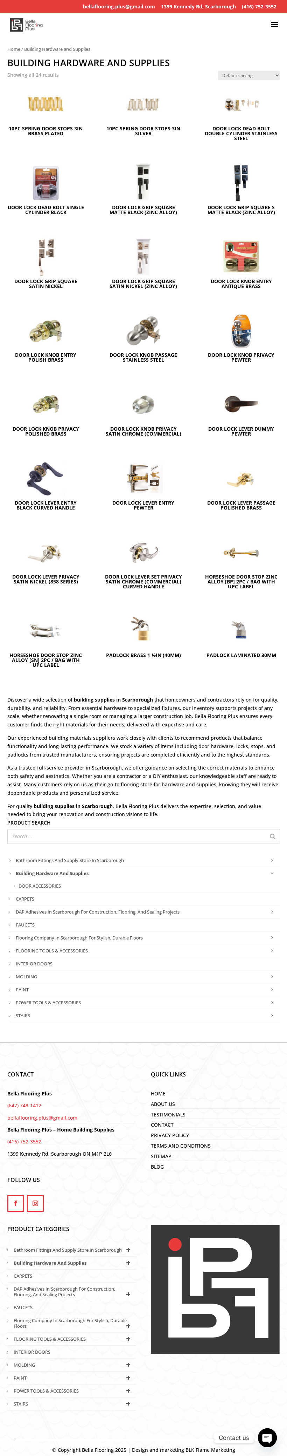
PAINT (22, 989)
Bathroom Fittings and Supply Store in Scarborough (70, 860)
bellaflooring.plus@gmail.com (119, 6)
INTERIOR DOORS (34, 964)
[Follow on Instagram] (35, 1203)
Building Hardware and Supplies (52, 873)
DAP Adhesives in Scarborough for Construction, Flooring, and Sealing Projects (98, 912)
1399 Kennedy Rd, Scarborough (198, 6)
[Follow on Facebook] (15, 1203)
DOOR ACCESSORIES (40, 886)
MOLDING (26, 976)
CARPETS (25, 899)
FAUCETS (25, 925)
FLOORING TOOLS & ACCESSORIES (52, 951)
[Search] (273, 836)
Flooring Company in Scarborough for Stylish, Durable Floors (79, 938)
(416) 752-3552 (259, 6)
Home (13, 49)
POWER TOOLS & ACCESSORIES (48, 1002)
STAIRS (23, 1015)
